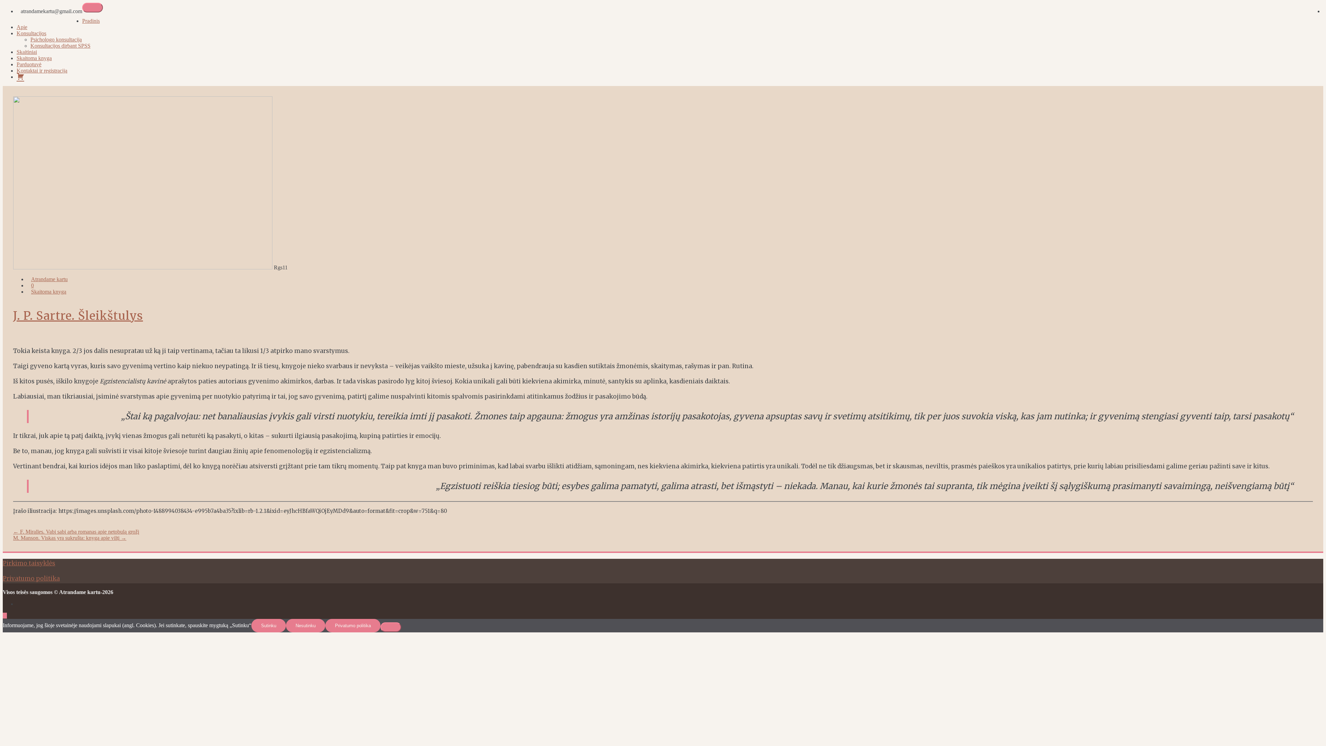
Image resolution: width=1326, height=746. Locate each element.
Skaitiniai (27, 52)
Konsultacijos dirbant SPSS (60, 46)
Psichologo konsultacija (56, 39)
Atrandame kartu (49, 279)
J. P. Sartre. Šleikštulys (78, 316)
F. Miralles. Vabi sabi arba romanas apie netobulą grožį (76, 532)
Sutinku (268, 625)
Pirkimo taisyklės (29, 563)
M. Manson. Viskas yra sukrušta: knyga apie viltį (69, 538)
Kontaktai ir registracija (42, 71)
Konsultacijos (31, 33)
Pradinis (91, 21)
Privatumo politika (31, 578)
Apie (22, 27)
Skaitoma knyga (34, 58)
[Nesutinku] (391, 627)
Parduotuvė (29, 64)
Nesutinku (306, 625)
